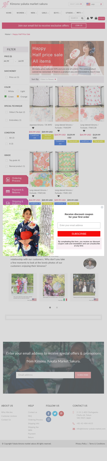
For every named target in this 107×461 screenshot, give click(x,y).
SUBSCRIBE (79, 233)
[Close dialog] (102, 207)
